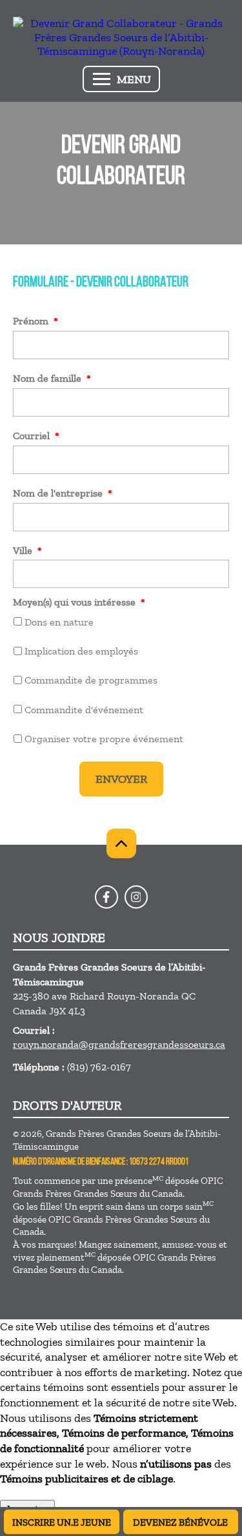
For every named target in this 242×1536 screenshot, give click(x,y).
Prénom (35, 321)
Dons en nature (59, 622)
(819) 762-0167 (99, 1067)
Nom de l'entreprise (62, 493)
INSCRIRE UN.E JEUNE (61, 1522)
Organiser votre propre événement (104, 739)
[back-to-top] (121, 843)
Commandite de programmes (91, 680)
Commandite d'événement (84, 710)
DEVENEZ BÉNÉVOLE (180, 1522)
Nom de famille (52, 378)
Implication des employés (81, 651)
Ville (27, 550)
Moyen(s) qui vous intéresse (79, 602)
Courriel (36, 435)
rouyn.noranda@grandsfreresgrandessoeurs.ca (119, 1044)
